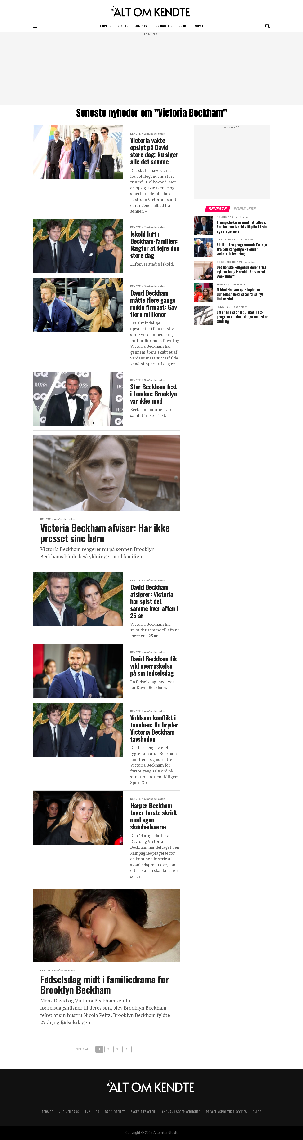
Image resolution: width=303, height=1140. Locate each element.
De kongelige (163, 25)
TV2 (87, 1111)
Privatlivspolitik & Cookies (226, 1111)
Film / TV (140, 25)
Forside (105, 25)
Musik (199, 25)
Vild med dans (69, 1111)
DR (97, 1111)
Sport (183, 25)
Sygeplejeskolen (143, 1111)
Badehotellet (115, 1111)
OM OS (257, 1111)
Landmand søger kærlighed (180, 1111)
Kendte (123, 25)
